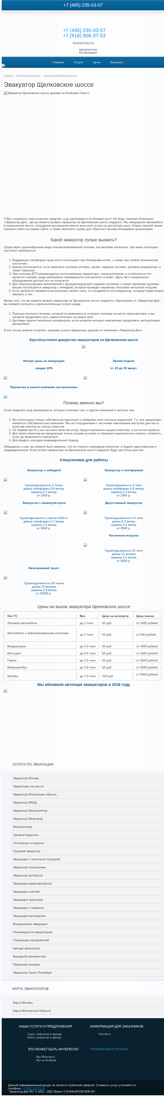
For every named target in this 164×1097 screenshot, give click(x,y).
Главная (58, 62)
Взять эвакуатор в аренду (44, 1037)
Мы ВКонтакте (45, 1056)
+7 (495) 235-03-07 (83, 5)
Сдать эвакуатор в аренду (45, 1034)
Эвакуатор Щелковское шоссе (60, 75)
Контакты (116, 62)
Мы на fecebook (46, 1060)
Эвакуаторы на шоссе (28, 75)
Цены (97, 62)
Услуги (78, 62)
